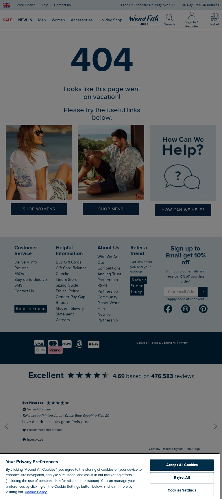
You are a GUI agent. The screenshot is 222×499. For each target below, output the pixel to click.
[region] (110, 476)
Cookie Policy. (36, 492)
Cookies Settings (182, 490)
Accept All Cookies (182, 465)
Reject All (182, 477)
